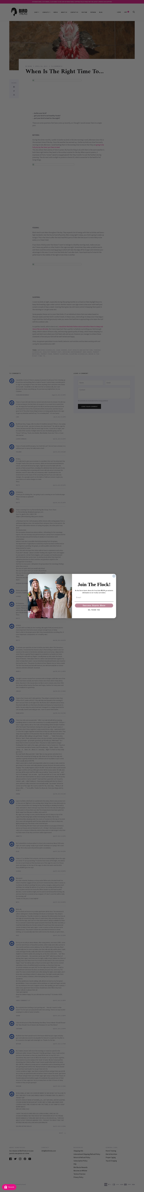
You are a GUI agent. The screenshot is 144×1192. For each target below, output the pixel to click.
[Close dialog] (114, 576)
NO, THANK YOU (94, 610)
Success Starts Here (94, 605)
